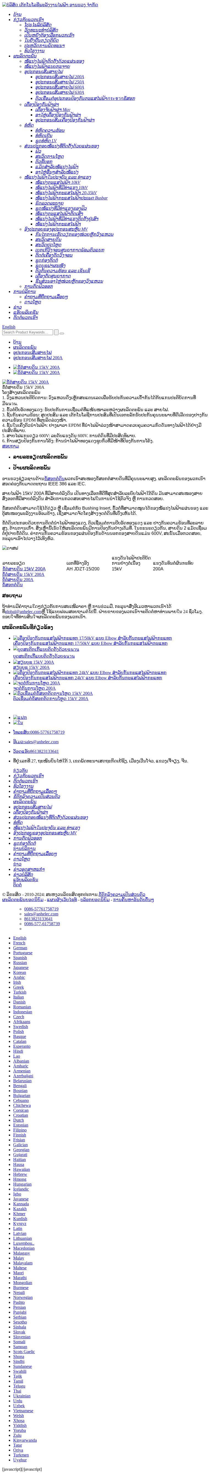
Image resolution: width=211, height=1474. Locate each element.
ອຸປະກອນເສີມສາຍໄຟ (32, 352)
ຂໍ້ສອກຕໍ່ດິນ (54, 478)
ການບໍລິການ (24, 848)
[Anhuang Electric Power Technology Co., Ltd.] (50, 4)
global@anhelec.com (23, 611)
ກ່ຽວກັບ (20, 770)
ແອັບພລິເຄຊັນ (25, 879)
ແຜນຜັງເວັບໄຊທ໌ (62, 899)
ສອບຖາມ (10, 446)
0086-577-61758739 (42, 923)
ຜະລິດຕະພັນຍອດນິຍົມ (22, 899)
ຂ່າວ (17, 864)
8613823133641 (36, 751)
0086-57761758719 (39, 732)
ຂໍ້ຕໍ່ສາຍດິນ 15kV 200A (24, 569)
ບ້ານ (17, 342)
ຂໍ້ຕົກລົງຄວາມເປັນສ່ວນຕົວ (122, 894)
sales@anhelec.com (36, 741)
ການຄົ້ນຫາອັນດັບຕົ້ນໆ (133, 899)
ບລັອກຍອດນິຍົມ (95, 899)
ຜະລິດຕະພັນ (25, 347)
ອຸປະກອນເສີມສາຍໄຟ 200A (38, 357)
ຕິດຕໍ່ (17, 885)
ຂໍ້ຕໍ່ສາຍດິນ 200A (18, 579)
